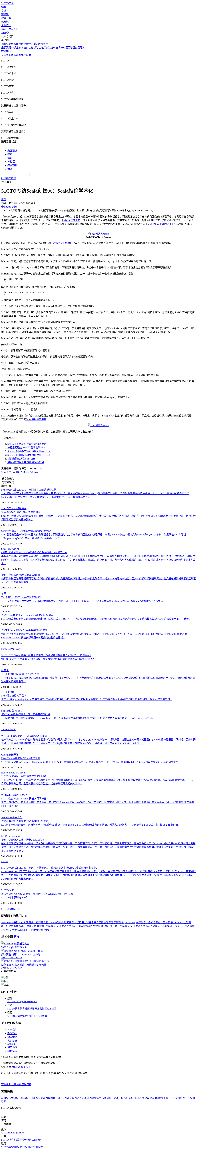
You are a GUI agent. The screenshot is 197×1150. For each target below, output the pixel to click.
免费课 (5, 21)
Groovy (10, 549)
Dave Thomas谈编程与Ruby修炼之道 (20, 758)
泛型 (8, 508)
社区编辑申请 (8, 178)
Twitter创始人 (8, 729)
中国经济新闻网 (102, 1098)
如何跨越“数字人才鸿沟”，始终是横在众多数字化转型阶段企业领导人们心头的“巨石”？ (49, 659)
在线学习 (6, 51)
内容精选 (12, 150)
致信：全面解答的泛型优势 (28, 489)
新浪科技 (6, 1098)
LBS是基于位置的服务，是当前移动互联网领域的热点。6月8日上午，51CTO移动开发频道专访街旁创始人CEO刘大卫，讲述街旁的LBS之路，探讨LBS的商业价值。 (90, 824)
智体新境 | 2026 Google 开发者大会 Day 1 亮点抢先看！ (63, 926)
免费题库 (80, 47)
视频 (9, 154)
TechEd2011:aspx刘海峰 (21, 597)
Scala (3, 508)
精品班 (5, 14)
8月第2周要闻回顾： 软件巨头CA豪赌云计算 (34, 552)
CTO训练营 (41, 1016)
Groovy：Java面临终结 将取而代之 (26, 531)
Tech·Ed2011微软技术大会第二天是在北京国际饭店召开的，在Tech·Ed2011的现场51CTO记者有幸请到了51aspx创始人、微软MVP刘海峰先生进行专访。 (83, 601)
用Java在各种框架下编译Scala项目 (25, 462)
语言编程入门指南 (13, 695)
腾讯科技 (16, 1098)
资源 (8, 55)
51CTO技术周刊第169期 (14, 897)
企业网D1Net (168, 1098)
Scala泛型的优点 (61, 243)
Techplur (33, 1001)
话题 (9, 158)
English (11, 1043)
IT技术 (56, 47)
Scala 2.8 (5, 472)
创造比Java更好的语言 (160, 224)
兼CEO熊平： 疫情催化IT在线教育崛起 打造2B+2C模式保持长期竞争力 (49, 867)
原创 (3, 199)
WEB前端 (12, 795)
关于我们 (12, 1029)
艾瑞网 (73, 1098)
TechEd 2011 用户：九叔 (20, 674)
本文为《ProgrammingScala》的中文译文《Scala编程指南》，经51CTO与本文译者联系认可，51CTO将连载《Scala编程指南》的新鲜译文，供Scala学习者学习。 (86, 699)
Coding (4, 754)
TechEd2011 (7, 611)
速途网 (90, 1098)
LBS (3, 836)
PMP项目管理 (67, 47)
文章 (3, 55)
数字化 (5, 670)
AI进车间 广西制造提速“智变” (34, 930)
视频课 (5, 44)
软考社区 (6, 18)
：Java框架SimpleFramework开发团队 (27, 615)
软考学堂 (43, 44)
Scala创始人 (16, 472)
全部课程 (6, 47)
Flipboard (6, 649)
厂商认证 (48, 47)
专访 (11, 890)
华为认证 (38, 47)
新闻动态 (12, 1033)
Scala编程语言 (18, 508)
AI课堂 (5, 33)
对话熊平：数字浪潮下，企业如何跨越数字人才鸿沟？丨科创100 (46, 655)
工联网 (122, 1098)
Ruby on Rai (7, 772)
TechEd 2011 (7, 692)
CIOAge (19, 1001)
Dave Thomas (20, 772)
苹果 (3, 593)
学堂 (3, 10)
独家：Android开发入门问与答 (23, 798)
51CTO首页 (7, 3)
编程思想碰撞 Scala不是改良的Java (26, 447)
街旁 (8, 836)
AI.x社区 (51, 1008)
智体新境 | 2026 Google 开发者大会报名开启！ (138, 922)
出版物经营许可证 (21, 1084)
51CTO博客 (13, 1008)
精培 (22, 1016)
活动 (9, 169)
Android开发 (15, 817)
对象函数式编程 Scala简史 (21, 458)
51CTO (5, 890)
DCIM (4, 861)
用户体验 (15, 649)
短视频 (27, 44)
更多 (17, 936)
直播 (28, 55)
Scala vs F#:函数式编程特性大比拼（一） (29, 451)
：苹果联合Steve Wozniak (20, 575)
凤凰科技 (36, 1098)
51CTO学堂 (13, 1016)
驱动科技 (45, 1098)
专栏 (23, 55)
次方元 (186, 1098)
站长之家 (82, 1098)
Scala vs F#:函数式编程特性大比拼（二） (29, 455)
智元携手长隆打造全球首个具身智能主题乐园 (88, 922)
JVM (16, 549)
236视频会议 (142, 1098)
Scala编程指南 (8, 710)
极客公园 (131, 1098)
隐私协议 (12, 1051)
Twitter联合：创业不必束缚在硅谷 (25, 714)
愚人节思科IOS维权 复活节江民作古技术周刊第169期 (37, 894)
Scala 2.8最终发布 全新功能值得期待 (26, 444)
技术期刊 (12, 165)
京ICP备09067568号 (22, 1067)
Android (5, 817)
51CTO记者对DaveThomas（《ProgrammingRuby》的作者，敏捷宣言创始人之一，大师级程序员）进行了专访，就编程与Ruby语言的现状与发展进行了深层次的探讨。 (90, 762)
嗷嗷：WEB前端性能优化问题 (23, 776)
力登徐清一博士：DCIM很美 (23, 839)
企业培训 (6, 25)
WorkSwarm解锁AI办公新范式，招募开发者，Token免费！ (32, 922)
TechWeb (65, 1098)
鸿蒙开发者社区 (9, 29)
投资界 (179, 1098)
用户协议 (12, 1047)
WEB (4, 795)
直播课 (34, 44)
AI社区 (11, 161)
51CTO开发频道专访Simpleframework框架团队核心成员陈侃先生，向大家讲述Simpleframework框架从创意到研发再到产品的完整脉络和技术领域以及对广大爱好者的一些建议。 (96, 618)
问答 (13, 55)
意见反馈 (12, 1041)
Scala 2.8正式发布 (71, 220)
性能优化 (22, 795)
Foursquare (16, 836)
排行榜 (19, 44)
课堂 (18, 55)
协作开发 (13, 754)
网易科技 (26, 1098)
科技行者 (55, 1098)
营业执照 (6, 1084)
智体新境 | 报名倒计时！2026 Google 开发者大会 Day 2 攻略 (125, 926)
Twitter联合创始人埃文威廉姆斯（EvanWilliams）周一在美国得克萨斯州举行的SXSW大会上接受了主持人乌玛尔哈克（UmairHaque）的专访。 (78, 718)
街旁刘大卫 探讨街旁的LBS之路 (24, 821)
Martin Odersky (30, 472)
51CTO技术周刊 (10, 909)
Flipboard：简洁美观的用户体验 (24, 630)
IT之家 (115, 1098)
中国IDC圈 (155, 1098)
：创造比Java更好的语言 (20, 512)
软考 (21, 47)
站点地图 (12, 1037)
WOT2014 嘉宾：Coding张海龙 (24, 736)
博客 (3, 7)
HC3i (26, 1001)
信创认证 (28, 47)
